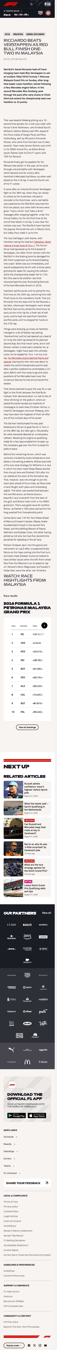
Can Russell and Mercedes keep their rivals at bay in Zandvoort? (35, 829)
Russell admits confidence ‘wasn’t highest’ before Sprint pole (35, 788)
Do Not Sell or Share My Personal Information (27, 1255)
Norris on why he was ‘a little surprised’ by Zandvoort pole (35, 847)
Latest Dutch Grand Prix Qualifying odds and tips (34, 888)
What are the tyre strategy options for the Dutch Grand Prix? (35, 867)
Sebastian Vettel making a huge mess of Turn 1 (27, 243)
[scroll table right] (44, 625)
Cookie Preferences (14, 1276)
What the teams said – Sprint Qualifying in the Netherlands (36, 806)
